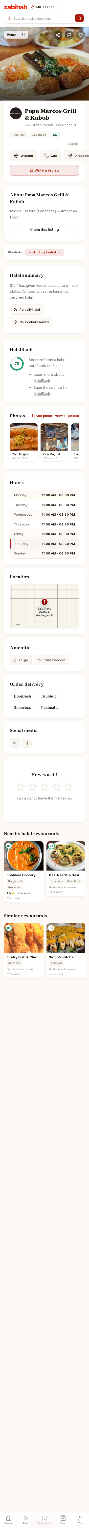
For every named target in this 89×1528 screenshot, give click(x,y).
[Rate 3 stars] (44, 787)
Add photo (44, 416)
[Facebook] (27, 743)
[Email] (15, 743)
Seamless (22, 707)
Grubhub (49, 696)
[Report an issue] (69, 35)
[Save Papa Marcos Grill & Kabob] (80, 35)
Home (11, 34)
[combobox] (43, 18)
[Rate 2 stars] (33, 787)
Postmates (50, 707)
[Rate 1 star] (21, 787)
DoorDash (22, 696)
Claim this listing (44, 229)
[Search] (79, 18)
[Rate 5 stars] (68, 787)
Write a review (47, 170)
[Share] (57, 35)
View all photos (67, 416)
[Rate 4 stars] (56, 787)
